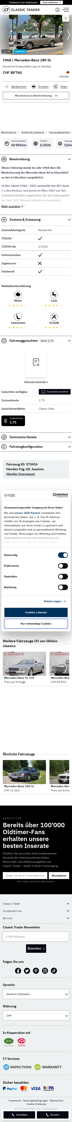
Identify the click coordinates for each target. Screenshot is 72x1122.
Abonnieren (59, 875)
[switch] (63, 566)
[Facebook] (18, 971)
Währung (9, 1006)
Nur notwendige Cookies (36, 623)
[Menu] (57, 10)
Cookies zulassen (36, 612)
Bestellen (34, 948)
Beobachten (19, 86)
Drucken (43, 86)
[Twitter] (27, 971)
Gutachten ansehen (57, 391)
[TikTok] (54, 971)
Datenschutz (56, 1100)
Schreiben (21, 1114)
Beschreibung (8, 132)
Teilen (64, 86)
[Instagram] (45, 971)
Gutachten (20, 51)
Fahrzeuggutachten (59, 132)
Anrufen (54, 1114)
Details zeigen (52, 601)
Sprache (9, 985)
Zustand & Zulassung (32, 132)
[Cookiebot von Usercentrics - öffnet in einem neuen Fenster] (52, 495)
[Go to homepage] (21, 9)
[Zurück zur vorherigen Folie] (3, 34)
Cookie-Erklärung (36, 1104)
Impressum (15, 1100)
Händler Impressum (20, 474)
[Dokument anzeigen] (36, 362)
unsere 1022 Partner (27, 512)
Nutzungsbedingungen (35, 1100)
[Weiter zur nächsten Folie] (68, 34)
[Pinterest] (36, 971)
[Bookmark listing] (65, 18)
